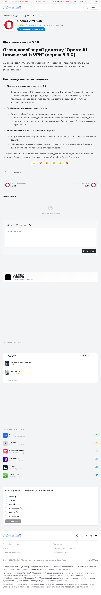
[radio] (6, 496)
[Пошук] (87, 8)
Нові (93, 356)
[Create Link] (30, 225)
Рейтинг (86, 356)
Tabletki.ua (14, 474)
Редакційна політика (11, 544)
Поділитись (18, 172)
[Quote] (17, 225)
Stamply (12, 442)
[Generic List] (21, 225)
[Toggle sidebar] (82, 7)
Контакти (6, 548)
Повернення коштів (61, 552)
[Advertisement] (21, 314)
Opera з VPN (29, 16)
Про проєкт (58, 544)
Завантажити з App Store (32, 29)
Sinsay (12, 466)
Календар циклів (16, 450)
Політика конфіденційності (64, 548)
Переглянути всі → (12, 380)
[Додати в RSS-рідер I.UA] (92, 560)
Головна (6, 16)
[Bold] (8, 225)
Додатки (16, 16)
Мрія (11, 434)
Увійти (93, 7)
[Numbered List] (25, 225)
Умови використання (12, 552)
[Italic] (12, 225)
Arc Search (14, 458)
